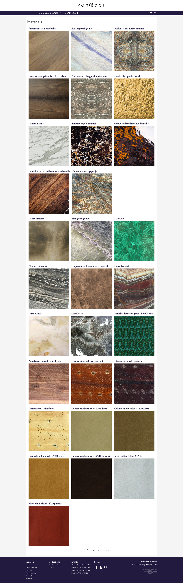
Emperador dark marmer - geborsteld (90, 266)
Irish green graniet (80, 218)
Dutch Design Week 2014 (80, 570)
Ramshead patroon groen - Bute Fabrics (133, 313)
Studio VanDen (31, 567)
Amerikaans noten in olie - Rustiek (46, 361)
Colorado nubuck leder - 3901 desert (89, 408)
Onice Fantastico (122, 266)
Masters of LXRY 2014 (79, 573)
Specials (51, 567)
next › (96, 550)
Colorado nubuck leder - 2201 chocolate (91, 456)
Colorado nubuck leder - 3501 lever (131, 408)
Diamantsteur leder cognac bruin (88, 361)
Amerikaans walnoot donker (42, 28)
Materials (29, 578)
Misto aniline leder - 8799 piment (45, 503)
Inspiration (29, 565)
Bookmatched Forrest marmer (129, 28)
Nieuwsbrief (30, 576)
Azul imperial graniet (82, 28)
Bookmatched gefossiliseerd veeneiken (47, 76)
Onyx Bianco (35, 313)
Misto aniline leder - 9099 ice (128, 456)
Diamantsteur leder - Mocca (128, 361)
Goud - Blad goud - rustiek (127, 76)
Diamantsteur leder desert (41, 408)
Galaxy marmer (36, 218)
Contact (29, 570)
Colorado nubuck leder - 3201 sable (46, 456)
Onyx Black (77, 313)
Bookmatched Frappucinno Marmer (89, 76)
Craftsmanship (31, 573)
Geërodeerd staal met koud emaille (131, 123)
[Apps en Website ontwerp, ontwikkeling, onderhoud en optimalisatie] (150, 573)
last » (106, 550)
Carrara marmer (36, 123)
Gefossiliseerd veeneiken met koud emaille (49, 171)
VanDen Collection (55, 565)
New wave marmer (38, 266)
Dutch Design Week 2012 (80, 565)
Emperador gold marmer (84, 123)
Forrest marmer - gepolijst (84, 171)
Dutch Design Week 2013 (80, 567)
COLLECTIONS (49, 12)
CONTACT (72, 12)
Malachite (119, 218)
